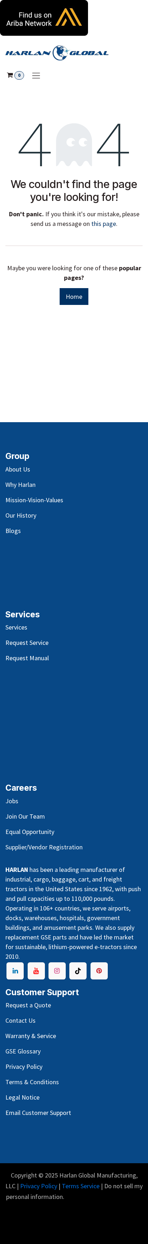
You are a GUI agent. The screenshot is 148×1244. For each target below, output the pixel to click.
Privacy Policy (38, 1186)
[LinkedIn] (15, 970)
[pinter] (99, 970)
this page (103, 223)
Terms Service (81, 1186)
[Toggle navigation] (36, 75)
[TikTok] (78, 970)
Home (74, 296)
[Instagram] (57, 970)
